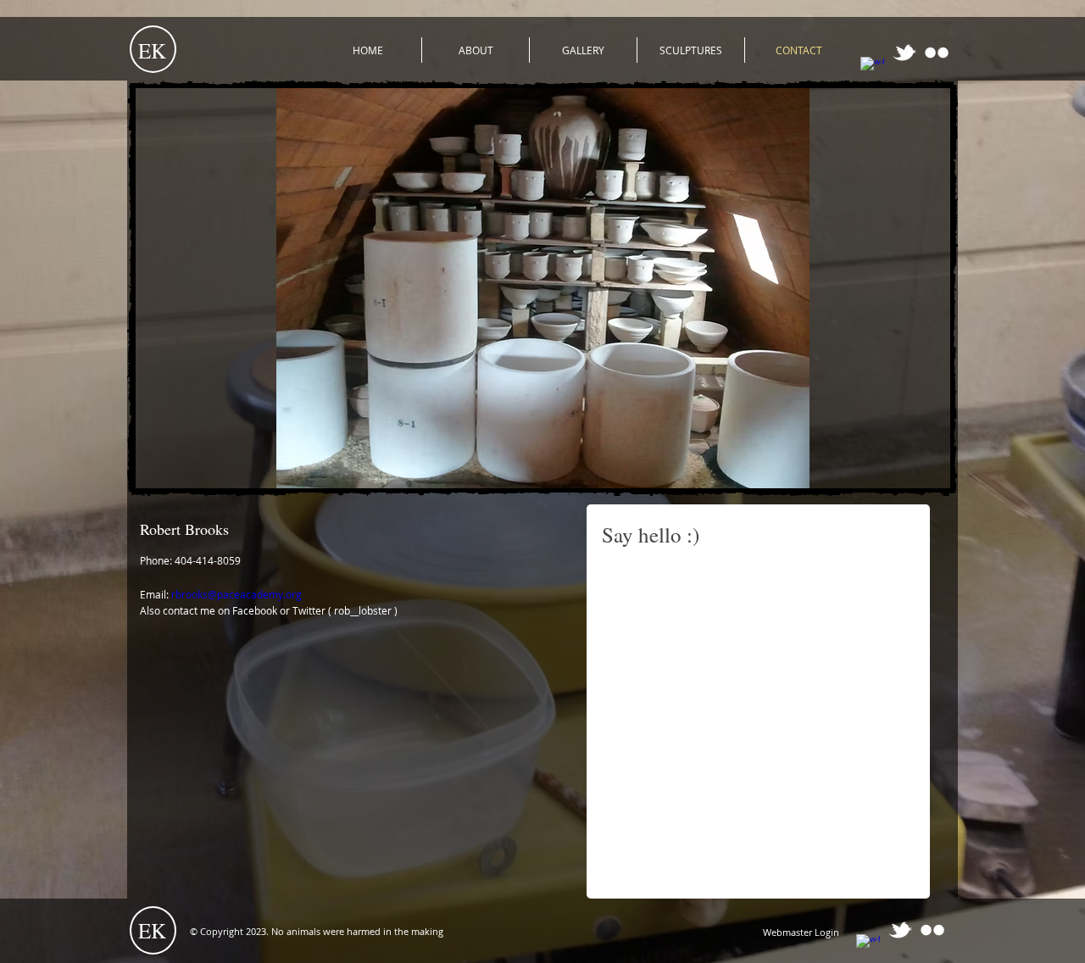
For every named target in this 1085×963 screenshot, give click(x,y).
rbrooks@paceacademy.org (236, 594)
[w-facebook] (872, 69)
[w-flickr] (937, 52)
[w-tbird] (904, 52)
